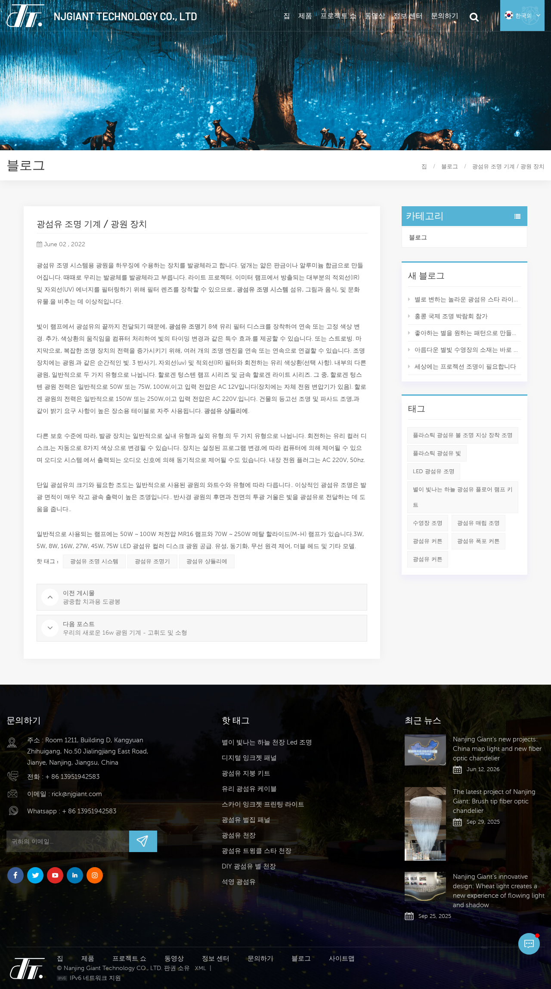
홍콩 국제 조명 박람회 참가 (451, 316)
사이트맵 (342, 958)
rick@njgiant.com (77, 793)
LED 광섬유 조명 (434, 471)
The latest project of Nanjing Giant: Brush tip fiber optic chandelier (494, 801)
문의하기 (444, 15)
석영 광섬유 (239, 881)
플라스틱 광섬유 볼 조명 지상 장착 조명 (463, 435)
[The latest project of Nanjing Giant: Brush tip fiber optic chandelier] (425, 824)
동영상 (375, 15)
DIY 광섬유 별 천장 (249, 866)
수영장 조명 (428, 523)
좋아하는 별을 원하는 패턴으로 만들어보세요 (468, 332)
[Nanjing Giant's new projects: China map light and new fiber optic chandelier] (425, 750)
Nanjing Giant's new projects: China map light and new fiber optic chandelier (497, 748)
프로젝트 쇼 (338, 15)
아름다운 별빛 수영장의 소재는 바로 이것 (468, 349)
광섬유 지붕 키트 (246, 773)
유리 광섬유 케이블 (249, 788)
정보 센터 (408, 15)
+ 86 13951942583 (72, 776)
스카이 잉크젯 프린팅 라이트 (263, 804)
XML (200, 968)
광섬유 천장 (239, 835)
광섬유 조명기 (152, 561)
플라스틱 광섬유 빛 (437, 453)
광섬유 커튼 (428, 541)
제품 (305, 15)
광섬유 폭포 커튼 (478, 541)
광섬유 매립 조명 (478, 523)
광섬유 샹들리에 (206, 561)
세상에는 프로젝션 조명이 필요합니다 (465, 366)
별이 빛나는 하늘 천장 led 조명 (267, 742)
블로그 (418, 237)
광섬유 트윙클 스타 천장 (256, 850)
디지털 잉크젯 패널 (249, 757)
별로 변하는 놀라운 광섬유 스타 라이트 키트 (468, 299)
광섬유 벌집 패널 (246, 819)
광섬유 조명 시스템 (261, 289)
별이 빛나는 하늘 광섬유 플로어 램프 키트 (463, 497)
